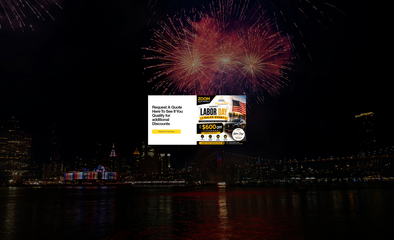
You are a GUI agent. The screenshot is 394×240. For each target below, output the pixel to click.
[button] (244, 93)
